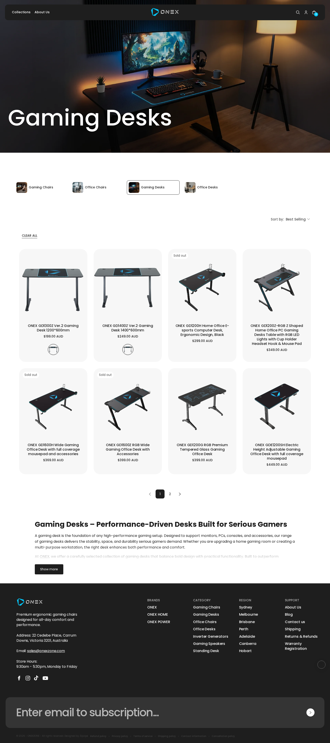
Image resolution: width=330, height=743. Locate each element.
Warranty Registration (296, 646)
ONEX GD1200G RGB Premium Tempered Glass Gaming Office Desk (202, 449)
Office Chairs (204, 622)
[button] (298, 12)
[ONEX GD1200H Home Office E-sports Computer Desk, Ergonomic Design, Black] (202, 288)
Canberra (247, 643)
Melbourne (248, 614)
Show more (49, 569)
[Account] (306, 12)
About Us (293, 607)
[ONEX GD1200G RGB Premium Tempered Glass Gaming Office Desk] (202, 407)
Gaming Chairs (206, 607)
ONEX (152, 607)
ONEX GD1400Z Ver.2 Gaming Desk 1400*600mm (127, 328)
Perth (243, 629)
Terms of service (142, 736)
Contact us (295, 622)
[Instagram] (28, 678)
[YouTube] (45, 678)
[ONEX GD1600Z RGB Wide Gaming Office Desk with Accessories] (128, 407)
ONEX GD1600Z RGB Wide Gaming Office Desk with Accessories (128, 449)
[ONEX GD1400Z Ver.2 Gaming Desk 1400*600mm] (128, 288)
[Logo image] (165, 12)
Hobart (245, 650)
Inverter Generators (210, 636)
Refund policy (98, 736)
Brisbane (247, 622)
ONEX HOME (157, 614)
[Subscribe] (310, 712)
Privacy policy (120, 736)
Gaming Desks (206, 614)
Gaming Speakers (209, 643)
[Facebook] (19, 678)
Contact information (193, 736)
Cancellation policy (223, 736)
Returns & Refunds (301, 636)
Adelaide (247, 636)
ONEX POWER (158, 622)
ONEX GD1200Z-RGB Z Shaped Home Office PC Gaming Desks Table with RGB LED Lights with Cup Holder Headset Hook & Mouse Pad (277, 335)
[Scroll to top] (321, 664)
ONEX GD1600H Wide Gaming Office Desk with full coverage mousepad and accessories (53, 449)
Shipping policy (167, 736)
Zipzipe (84, 736)
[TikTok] (36, 678)
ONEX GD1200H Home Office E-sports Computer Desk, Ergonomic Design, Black (202, 330)
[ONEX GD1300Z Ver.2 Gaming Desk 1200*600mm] (53, 288)
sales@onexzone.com (46, 650)
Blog (289, 614)
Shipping (293, 629)
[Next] (179, 493)
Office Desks (204, 629)
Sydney (245, 607)
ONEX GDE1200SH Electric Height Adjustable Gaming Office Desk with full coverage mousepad (276, 452)
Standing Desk (206, 650)
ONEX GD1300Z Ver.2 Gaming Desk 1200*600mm (53, 328)
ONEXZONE (33, 736)
